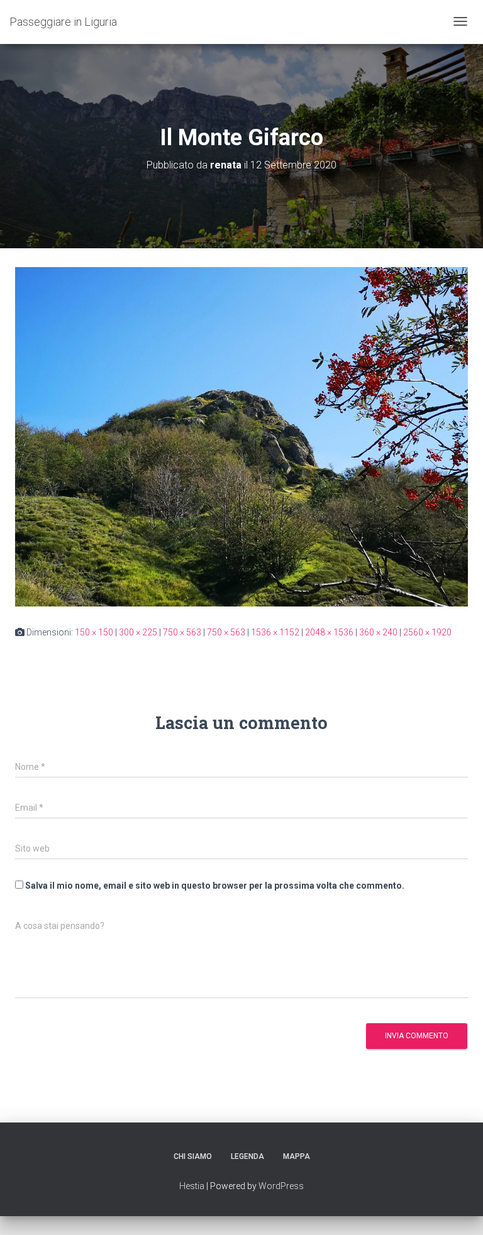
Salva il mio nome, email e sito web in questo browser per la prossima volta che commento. (214, 886)
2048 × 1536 (329, 632)
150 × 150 (94, 632)
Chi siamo (193, 1156)
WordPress (281, 1186)
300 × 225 (138, 632)
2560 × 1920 (427, 632)
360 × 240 (378, 632)
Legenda (247, 1156)
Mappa (296, 1156)
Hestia (191, 1186)
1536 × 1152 (275, 632)
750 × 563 (182, 632)
